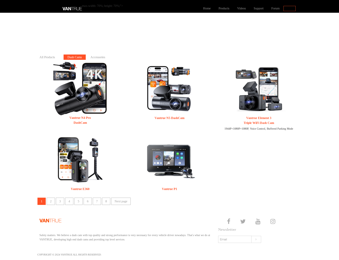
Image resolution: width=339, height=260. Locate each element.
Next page (121, 201)
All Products (47, 57)
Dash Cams (74, 57)
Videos (241, 8)
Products (224, 8)
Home (207, 8)
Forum (275, 8)
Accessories (97, 57)
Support (258, 8)
